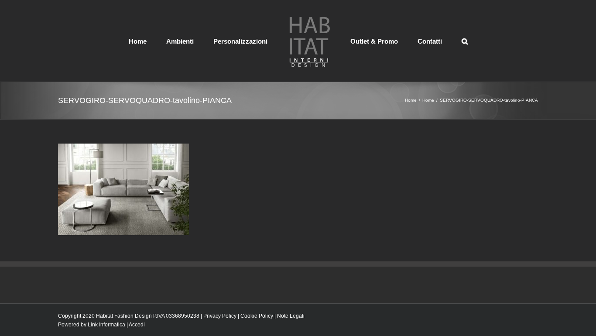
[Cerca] (433, 40)
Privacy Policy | (221, 316)
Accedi (137, 325)
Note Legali (291, 316)
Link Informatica (106, 325)
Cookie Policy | (258, 316)
